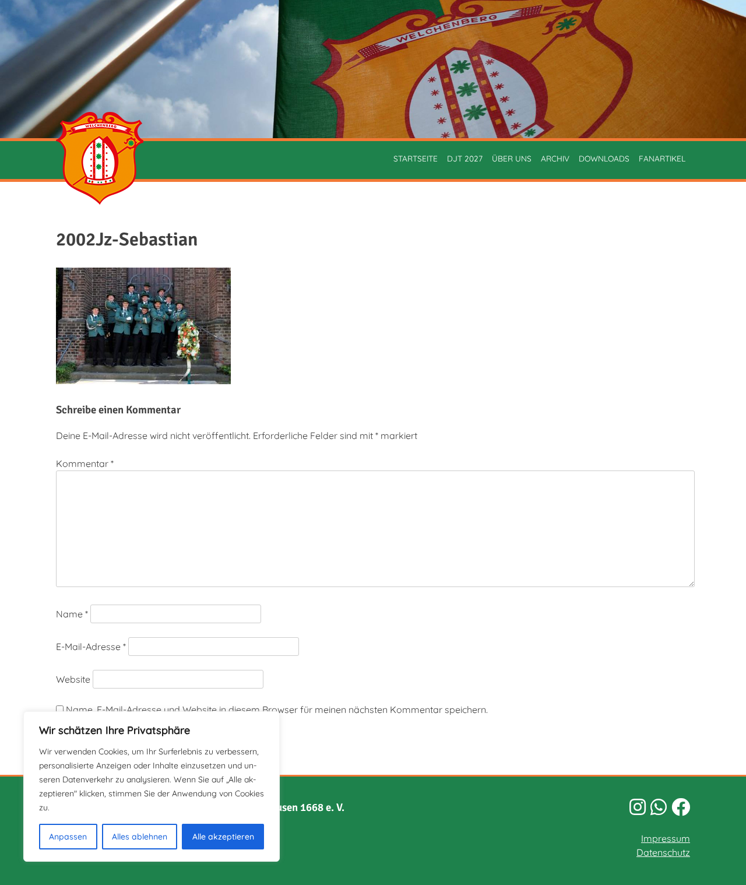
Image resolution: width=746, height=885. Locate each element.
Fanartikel (662, 158)
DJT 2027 (465, 158)
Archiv (555, 158)
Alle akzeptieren (223, 836)
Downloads (604, 158)
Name (72, 614)
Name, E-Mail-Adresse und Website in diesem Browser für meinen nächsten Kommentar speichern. (277, 709)
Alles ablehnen (139, 836)
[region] (151, 786)
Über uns (512, 158)
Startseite (415, 158)
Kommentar (85, 463)
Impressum (665, 838)
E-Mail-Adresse (91, 646)
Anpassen (68, 836)
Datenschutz (663, 852)
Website (73, 679)
